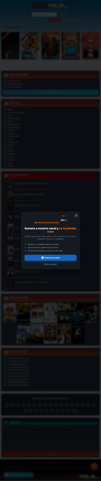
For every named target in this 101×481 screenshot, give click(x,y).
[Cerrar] (76, 215)
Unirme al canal (52, 257)
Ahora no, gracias (50, 264)
